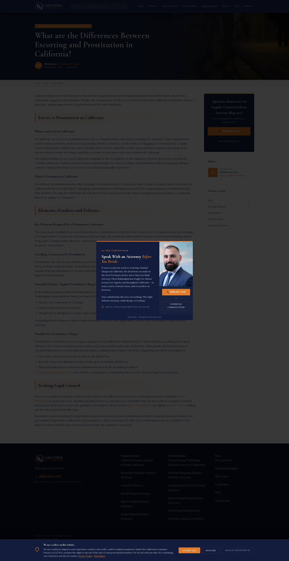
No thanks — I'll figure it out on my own (145, 317)
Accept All (189, 550)
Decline (211, 550)
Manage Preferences (237, 550)
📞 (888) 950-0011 (176, 292)
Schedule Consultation (176, 305)
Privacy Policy (85, 556)
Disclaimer (99, 556)
